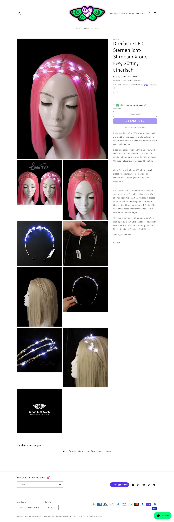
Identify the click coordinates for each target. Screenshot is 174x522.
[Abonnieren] (60, 484)
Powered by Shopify (34, 516)
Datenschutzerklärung (63, 516)
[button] (20, 13)
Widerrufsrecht (49, 516)
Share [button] (118, 242)
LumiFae (25, 516)
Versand (116, 80)
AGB (75, 516)
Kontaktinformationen (94, 516)
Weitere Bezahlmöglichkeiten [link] (135, 127)
